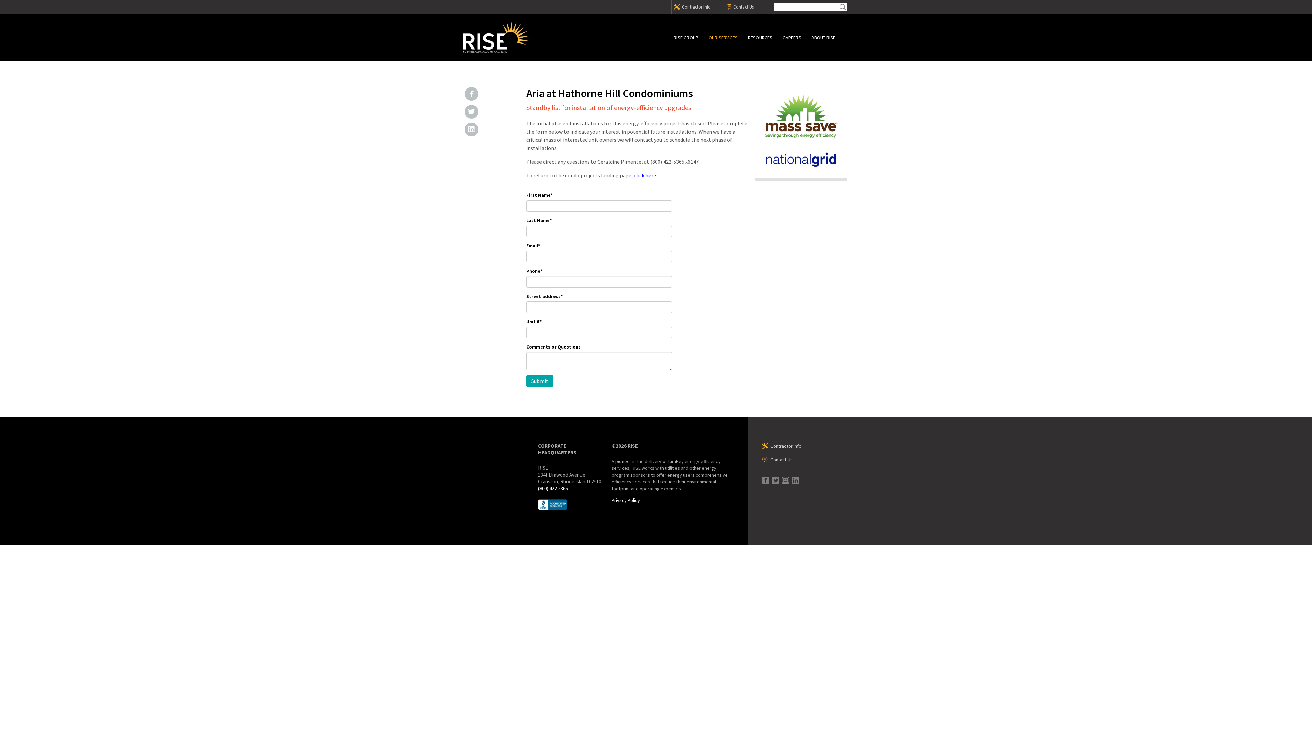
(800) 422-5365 (553, 488)
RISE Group (686, 38)
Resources (760, 38)
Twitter (471, 112)
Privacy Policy (626, 500)
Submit (843, 7)
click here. (645, 175)
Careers (792, 38)
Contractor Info (696, 7)
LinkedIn (471, 129)
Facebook (471, 94)
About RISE (823, 38)
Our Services (723, 38)
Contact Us (743, 7)
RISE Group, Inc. (521, 37)
